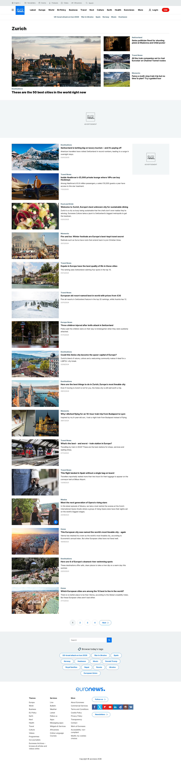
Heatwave (122, 17)
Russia (99, 667)
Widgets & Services (58, 726)
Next (92, 10)
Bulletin (53, 706)
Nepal (86, 667)
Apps (52, 719)
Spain (98, 17)
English (16, 3)
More (73, 698)
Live (165, 10)
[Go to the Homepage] (20, 10)
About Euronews (77, 702)
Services (53, 698)
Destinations (17, 89)
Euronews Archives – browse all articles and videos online (38, 746)
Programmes (34, 736)
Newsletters (100, 714)
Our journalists (34, 740)
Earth (109, 10)
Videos (31, 733)
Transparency (76, 719)
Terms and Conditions (79, 709)
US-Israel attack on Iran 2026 (66, 17)
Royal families (71, 667)
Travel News (137, 55)
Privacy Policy (76, 716)
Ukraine (112, 667)
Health (118, 10)
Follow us (53, 716)
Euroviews (129, 10)
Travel (84, 10)
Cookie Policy (76, 713)
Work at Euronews (78, 726)
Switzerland (137, 37)
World (51, 10)
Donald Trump (111, 661)
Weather (53, 709)
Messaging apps (56, 723)
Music (113, 17)
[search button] (87, 3)
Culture (100, 10)
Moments (136, 73)
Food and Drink (67, 204)
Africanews (54, 730)
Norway (106, 17)
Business (73, 10)
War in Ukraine (87, 17)
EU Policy (61, 10)
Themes (32, 698)
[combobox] (99, 3)
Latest (33, 10)
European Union (90, 673)
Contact (74, 723)
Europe (42, 10)
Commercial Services (79, 706)
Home (63, 529)
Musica (64, 500)
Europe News (66, 322)
